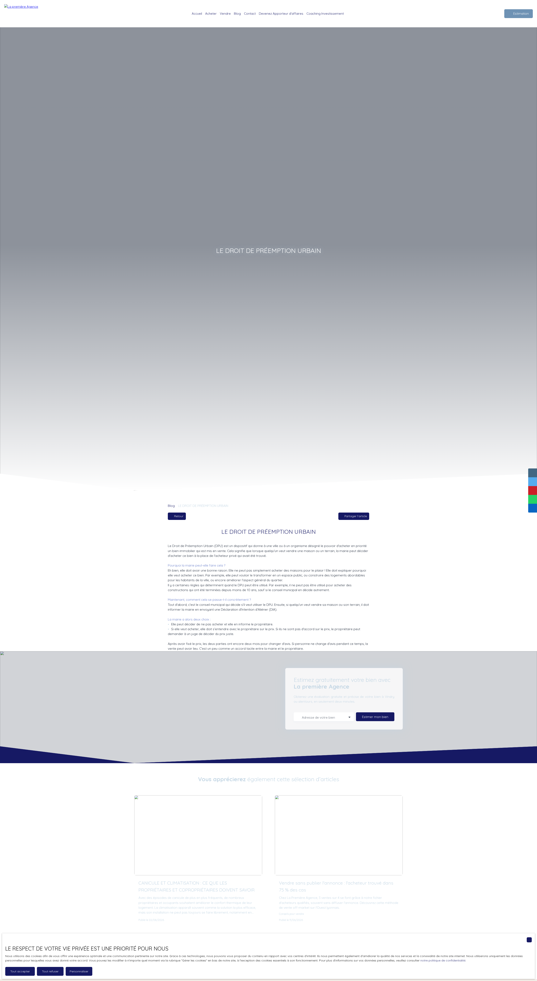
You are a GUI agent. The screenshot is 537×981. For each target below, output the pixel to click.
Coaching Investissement (325, 13)
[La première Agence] (24, 13)
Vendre (225, 13)
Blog (237, 13)
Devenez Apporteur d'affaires (281, 13)
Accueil (197, 13)
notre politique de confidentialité (442, 960)
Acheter (211, 13)
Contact (250, 13)
